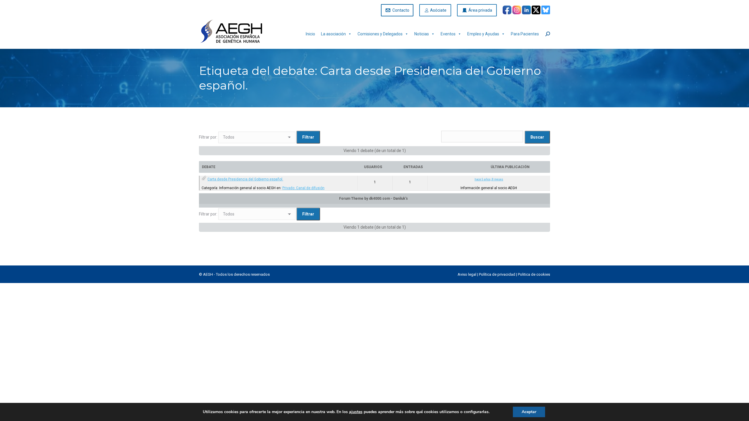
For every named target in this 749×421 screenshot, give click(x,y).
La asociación (333, 34)
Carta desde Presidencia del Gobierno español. (245, 179)
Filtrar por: (208, 137)
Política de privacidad (497, 274)
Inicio (310, 34)
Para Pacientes (525, 34)
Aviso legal (467, 274)
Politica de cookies (534, 274)
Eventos (448, 34)
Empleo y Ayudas (483, 34)
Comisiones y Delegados (380, 34)
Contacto (400, 10)
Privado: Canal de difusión (303, 188)
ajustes (356, 412)
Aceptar (529, 412)
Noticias (421, 34)
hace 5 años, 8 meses (489, 179)
